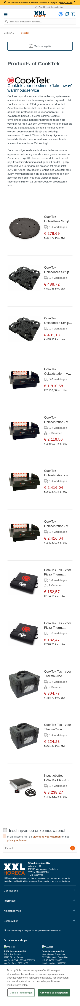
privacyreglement (17, 840)
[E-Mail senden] (72, 848)
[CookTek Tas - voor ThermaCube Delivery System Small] (24, 684)
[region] (40, 985)
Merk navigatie (42, 46)
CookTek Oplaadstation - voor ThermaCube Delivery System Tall (58, 473)
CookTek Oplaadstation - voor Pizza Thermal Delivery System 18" (58, 420)
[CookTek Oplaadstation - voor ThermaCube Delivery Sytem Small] (24, 532)
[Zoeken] (6, 21)
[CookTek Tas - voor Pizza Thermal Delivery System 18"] (24, 634)
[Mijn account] (61, 14)
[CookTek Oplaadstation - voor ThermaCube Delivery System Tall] (24, 481)
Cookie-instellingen (21, 992)
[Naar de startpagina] (40, 14)
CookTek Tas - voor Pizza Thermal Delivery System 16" (57, 572)
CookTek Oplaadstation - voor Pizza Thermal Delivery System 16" (58, 371)
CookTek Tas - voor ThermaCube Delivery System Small (57, 674)
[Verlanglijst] (67, 14)
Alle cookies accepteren (54, 992)
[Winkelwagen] (73, 14)
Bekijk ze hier (66, 2)
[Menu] (6, 14)
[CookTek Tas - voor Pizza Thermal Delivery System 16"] (24, 583)
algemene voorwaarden (47, 836)
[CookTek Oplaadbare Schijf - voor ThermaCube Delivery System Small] (24, 278)
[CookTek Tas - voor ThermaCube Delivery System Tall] (24, 735)
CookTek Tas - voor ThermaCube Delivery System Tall (57, 727)
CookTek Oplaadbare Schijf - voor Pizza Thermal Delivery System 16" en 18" (57, 219)
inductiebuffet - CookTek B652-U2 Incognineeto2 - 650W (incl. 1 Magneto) (56, 778)
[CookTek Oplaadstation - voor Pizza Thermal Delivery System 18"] (24, 430)
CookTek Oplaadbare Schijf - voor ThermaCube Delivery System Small (57, 270)
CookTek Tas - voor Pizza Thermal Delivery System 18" (57, 625)
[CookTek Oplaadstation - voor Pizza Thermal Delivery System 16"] (24, 380)
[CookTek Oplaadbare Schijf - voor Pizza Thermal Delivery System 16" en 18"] (24, 227)
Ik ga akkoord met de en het (38, 838)
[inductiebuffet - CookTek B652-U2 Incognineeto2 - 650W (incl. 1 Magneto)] (24, 786)
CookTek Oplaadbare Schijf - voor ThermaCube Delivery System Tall (57, 321)
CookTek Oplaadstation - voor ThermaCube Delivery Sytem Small (58, 524)
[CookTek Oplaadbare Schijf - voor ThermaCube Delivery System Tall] (24, 329)
